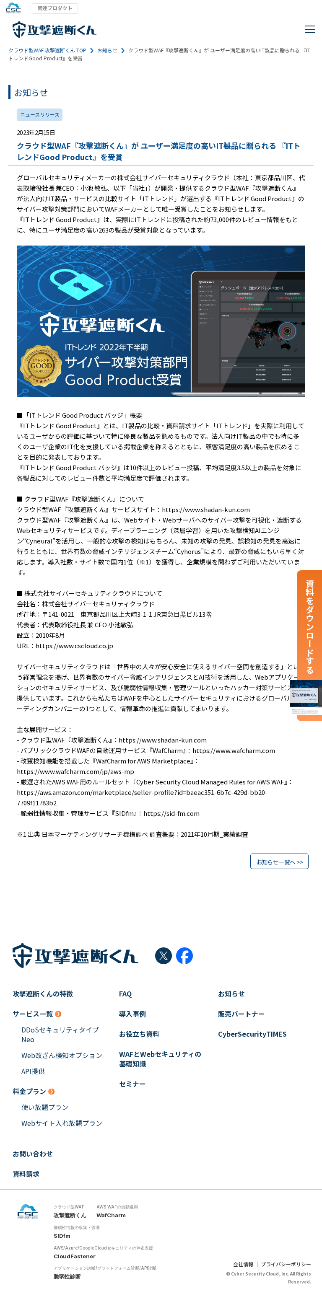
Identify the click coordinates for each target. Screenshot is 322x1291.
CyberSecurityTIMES (252, 1034)
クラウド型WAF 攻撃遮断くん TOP (47, 50)
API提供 (33, 1071)
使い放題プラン (44, 1107)
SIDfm (62, 1235)
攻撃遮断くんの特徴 (43, 994)
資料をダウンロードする (310, 626)
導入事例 (132, 1014)
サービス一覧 (33, 1014)
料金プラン (29, 1091)
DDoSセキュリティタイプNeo (60, 1034)
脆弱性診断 (67, 1276)
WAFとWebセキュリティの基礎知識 (160, 1059)
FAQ (125, 994)
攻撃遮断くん (70, 1215)
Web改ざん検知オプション (61, 1055)
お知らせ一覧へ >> (279, 862)
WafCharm (111, 1215)
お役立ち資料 (139, 1034)
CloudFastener (75, 1256)
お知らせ (107, 50)
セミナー (132, 1084)
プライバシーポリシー (286, 1264)
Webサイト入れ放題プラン (61, 1123)
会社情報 (243, 1264)
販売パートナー (241, 1014)
